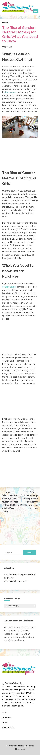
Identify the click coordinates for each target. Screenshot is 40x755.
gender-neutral (9, 286)
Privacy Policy (8, 727)
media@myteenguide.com (16, 581)
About (5, 722)
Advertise (17, 574)
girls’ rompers (10, 92)
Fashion (5, 23)
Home (4, 712)
